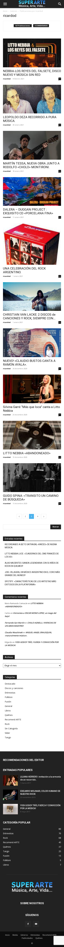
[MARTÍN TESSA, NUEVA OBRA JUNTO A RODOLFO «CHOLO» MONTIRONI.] (32, 145)
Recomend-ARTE (13, 719)
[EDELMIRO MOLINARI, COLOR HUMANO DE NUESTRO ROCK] (10, 795)
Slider (7, 733)
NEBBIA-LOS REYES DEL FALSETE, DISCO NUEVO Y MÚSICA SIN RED (32, 73)
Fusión (8, 701)
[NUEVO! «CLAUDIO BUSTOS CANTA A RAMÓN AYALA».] (32, 342)
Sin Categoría (11, 728)
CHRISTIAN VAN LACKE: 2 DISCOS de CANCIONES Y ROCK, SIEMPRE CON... (29, 316)
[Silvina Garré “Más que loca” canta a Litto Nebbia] (32, 389)
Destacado (10, 683)
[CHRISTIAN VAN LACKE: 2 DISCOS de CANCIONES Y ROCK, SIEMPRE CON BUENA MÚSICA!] (32, 296)
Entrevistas (10, 692)
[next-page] (43, 516)
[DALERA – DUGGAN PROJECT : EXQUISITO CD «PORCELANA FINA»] (32, 191)
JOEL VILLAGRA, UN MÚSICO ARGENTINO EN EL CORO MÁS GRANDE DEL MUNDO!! (32, 573)
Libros (8, 710)
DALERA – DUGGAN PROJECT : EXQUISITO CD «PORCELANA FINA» (28, 211)
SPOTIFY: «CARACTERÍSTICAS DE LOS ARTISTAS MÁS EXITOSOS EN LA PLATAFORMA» (30, 583)
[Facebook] (28, 924)
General (8, 706)
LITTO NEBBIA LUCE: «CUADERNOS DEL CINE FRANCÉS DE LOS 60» (32, 555)
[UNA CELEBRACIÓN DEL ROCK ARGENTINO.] (32, 244)
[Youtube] (36, 924)
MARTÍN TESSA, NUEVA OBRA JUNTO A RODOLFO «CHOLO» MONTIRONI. (31, 165)
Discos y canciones (14, 688)
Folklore (9, 697)
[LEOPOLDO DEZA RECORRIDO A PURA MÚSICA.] (32, 99)
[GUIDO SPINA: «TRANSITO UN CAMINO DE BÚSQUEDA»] (32, 477)
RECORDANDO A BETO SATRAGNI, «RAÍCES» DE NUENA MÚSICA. (31, 546)
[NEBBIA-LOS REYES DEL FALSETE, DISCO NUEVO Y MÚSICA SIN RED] (32, 53)
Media (15, 935)
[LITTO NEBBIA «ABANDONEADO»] (32, 435)
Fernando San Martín (14, 622)
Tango (8, 737)
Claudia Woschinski (14, 632)
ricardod (7, 79)
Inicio (5, 11)
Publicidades (27, 938)
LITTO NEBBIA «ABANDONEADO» (26, 453)
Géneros (24, 935)
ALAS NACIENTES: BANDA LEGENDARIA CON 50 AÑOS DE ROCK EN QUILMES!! (32, 564)
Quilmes (9, 715)
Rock (7, 724)
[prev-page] (19, 516)
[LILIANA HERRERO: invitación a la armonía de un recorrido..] (10, 780)
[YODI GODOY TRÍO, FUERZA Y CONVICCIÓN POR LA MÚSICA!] (10, 809)
